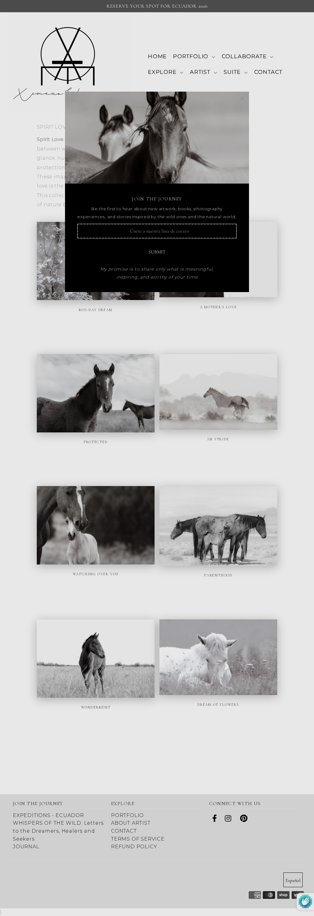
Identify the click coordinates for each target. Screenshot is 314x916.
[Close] (242, 98)
